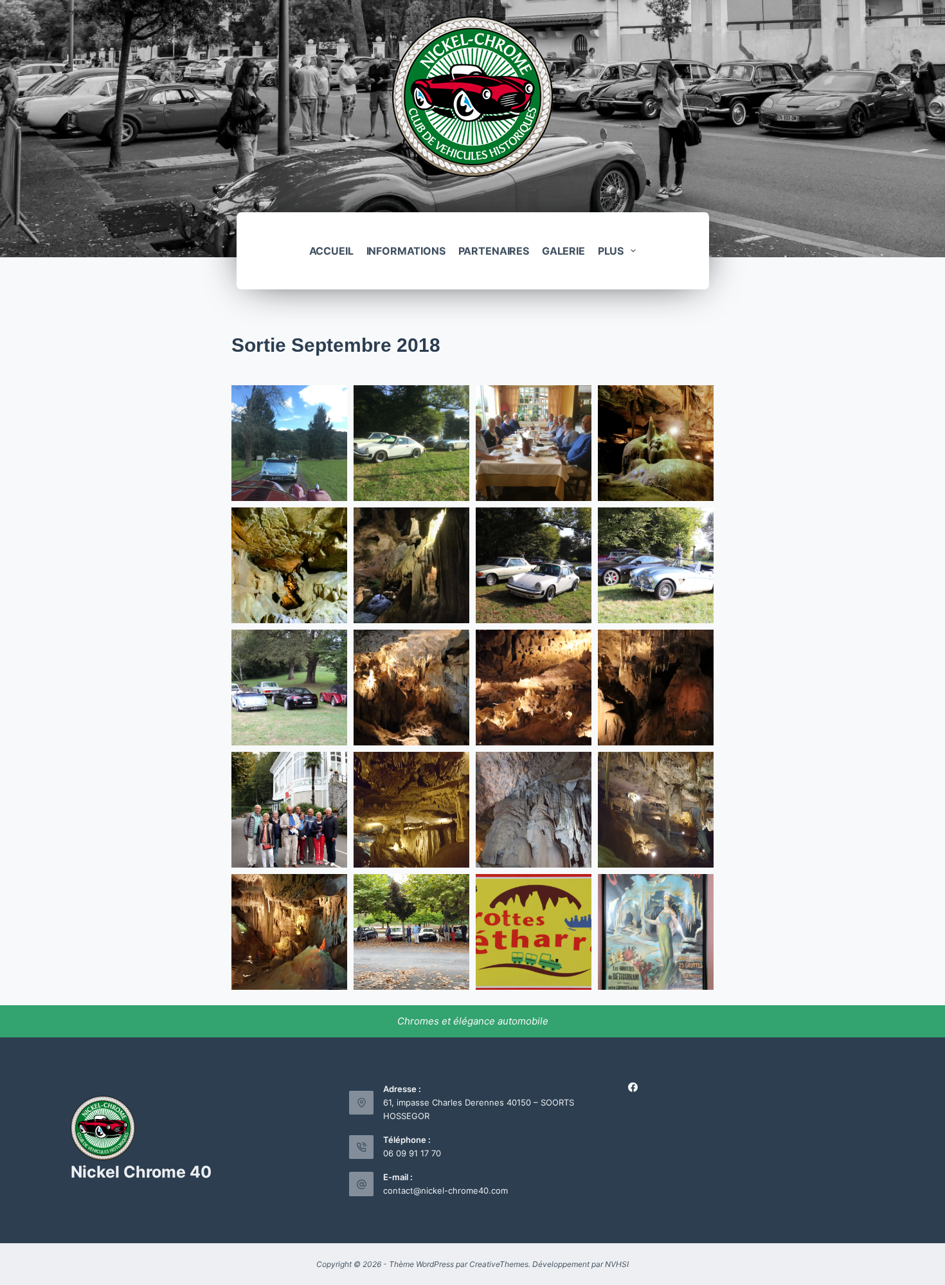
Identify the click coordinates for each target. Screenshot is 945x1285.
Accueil (331, 250)
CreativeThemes (498, 1264)
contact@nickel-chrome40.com (445, 1190)
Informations (406, 250)
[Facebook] (633, 1087)
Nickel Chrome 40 (141, 1171)
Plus (611, 250)
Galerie (563, 250)
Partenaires (493, 250)
